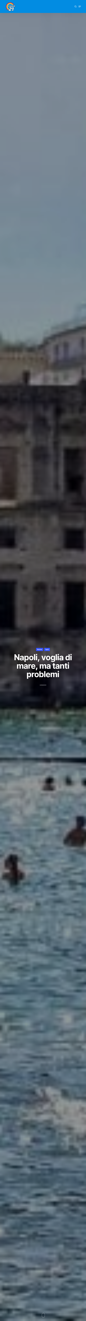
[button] (80, 6)
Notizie (39, 649)
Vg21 (47, 649)
